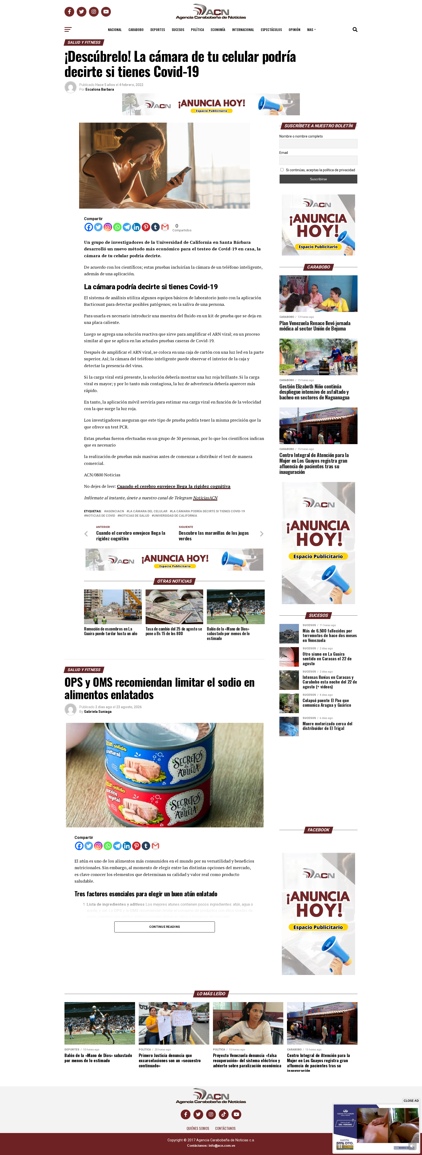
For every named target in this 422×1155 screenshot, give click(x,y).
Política (197, 29)
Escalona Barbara (99, 89)
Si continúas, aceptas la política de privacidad (320, 170)
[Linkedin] (136, 227)
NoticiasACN (205, 498)
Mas (310, 29)
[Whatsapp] (117, 227)
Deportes (157, 29)
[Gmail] (165, 227)
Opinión (294, 29)
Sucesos (178, 29)
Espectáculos (271, 29)
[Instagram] (108, 227)
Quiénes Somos (198, 1128)
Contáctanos (225, 1128)
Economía (218, 29)
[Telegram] (127, 227)
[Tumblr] (155, 227)
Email (283, 153)
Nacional (115, 29)
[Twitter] (98, 227)
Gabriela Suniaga (98, 712)
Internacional (243, 29)
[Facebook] (88, 227)
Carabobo (136, 29)
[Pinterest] (146, 227)
